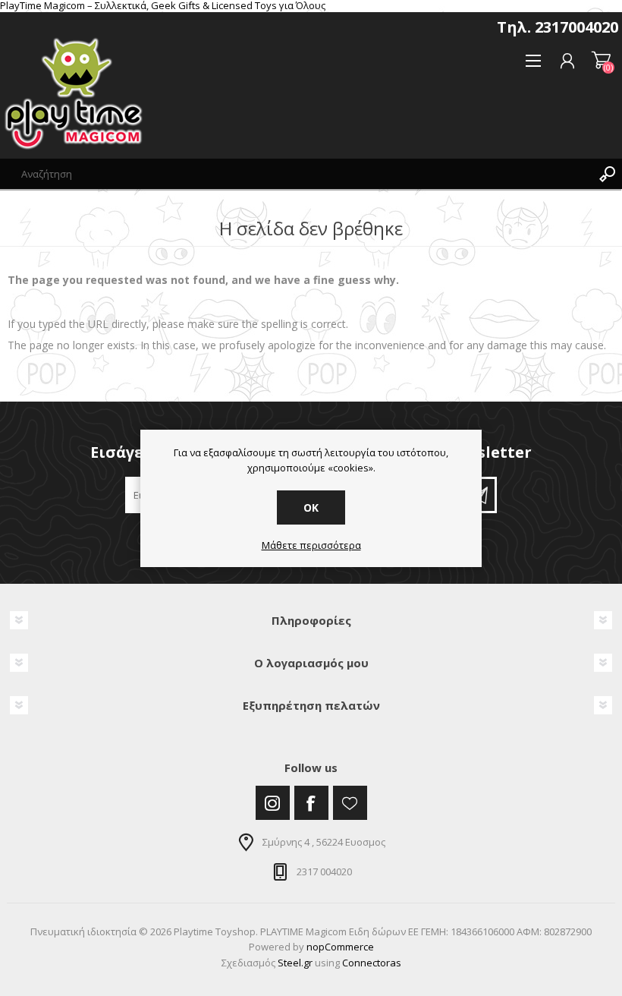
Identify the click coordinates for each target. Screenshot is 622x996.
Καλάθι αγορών (601, 60)
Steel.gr (295, 962)
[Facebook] (311, 803)
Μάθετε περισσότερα (311, 546)
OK (311, 507)
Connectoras (371, 962)
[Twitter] (273, 803)
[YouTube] (350, 803)
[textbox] (295, 174)
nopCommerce (340, 946)
